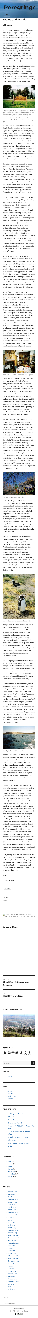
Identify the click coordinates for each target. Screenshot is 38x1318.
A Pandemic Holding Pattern (18, 1137)
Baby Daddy (12, 1140)
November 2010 (13, 1276)
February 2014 (13, 1212)
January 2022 (12, 1192)
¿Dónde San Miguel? (15, 1123)
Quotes (10, 1169)
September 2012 (13, 1243)
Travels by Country (9, 1303)
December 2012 (13, 1235)
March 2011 (12, 1271)
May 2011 (11, 1266)
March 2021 (12, 1197)
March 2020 (12, 1207)
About (10, 1091)
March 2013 (12, 1228)
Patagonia (15, 916)
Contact (10, 1099)
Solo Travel (22, 916)
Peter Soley (23, 1311)
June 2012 (11, 1246)
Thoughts (11, 1174)
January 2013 (12, 1233)
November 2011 (13, 1261)
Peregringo (20, 7)
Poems (10, 1166)
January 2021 (12, 1202)
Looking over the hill (15, 1114)
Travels (10, 1094)
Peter (7, 914)
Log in (10, 1076)
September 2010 (13, 1281)
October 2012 (12, 1240)
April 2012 (11, 1251)
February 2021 (13, 1199)
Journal (10, 1164)
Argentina (28, 914)
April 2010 (11, 1289)
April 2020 (11, 1204)
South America (30, 916)
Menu (7, 15)
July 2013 (11, 1220)
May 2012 (11, 1248)
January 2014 (12, 1215)
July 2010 (11, 1284)
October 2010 (12, 1279)
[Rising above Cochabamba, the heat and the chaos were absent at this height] (19, 1025)
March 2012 (12, 1253)
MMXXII (11, 1117)
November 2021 (13, 1194)
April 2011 (11, 1269)
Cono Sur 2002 (7, 916)
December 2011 (13, 1258)
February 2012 (13, 1256)
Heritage (11, 1146)
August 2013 (12, 1217)
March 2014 (12, 1210)
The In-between (14, 1120)
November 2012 (13, 1238)
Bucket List (12, 1096)
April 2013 (11, 1225)
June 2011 (11, 1263)
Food (9, 1161)
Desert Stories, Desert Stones (18, 1143)
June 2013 (11, 1222)
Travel (22, 914)
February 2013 (13, 1230)
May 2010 (11, 1287)
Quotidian (11, 1171)
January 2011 (12, 1274)
